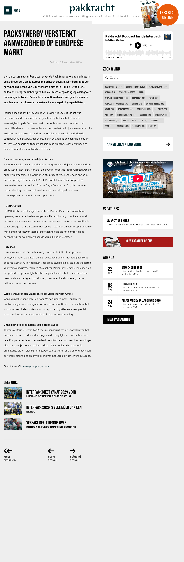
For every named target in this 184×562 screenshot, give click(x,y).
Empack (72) (137, 103)
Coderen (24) (146, 115)
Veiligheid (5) (139, 126)
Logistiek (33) (161, 109)
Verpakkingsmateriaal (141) (131, 92)
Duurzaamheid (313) (113, 86)
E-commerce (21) (112, 120)
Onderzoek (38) (144, 109)
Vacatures (111, 208)
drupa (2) (152, 126)
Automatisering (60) (155, 103)
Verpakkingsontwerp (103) (116, 98)
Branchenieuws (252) (135, 86)
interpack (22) (161, 115)
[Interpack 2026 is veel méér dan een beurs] (13, 408)
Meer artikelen (10, 458)
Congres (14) (156, 120)
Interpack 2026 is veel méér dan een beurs (54, 409)
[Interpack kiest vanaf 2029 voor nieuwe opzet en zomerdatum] (13, 393)
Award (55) (109, 109)
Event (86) (153, 98)
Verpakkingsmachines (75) (116, 103)
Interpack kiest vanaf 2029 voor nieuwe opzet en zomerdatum (51, 393)
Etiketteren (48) (125, 109)
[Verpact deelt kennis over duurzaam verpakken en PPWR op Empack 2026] (13, 424)
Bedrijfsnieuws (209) (158, 86)
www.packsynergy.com (36, 366)
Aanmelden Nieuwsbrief (125, 144)
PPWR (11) (109, 126)
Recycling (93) (138, 98)
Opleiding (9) (123, 126)
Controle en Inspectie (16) (135, 120)
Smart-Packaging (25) (126, 115)
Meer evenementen (118, 319)
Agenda (108, 257)
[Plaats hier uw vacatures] (138, 242)
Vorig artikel (52, 458)
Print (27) (109, 115)
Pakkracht (92, 7)
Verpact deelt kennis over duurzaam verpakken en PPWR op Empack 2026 (51, 424)
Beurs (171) (110, 92)
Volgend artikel (75, 458)
